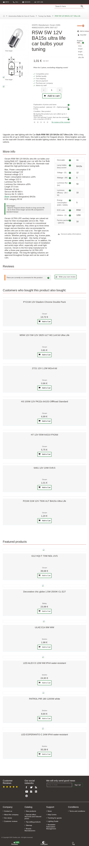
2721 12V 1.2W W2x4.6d (44, 368)
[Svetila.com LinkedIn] (36, 791)
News (50, 811)
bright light (80, 52)
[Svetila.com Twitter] (31, 787)
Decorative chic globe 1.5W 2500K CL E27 (44, 591)
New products (31, 811)
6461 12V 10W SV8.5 (44, 468)
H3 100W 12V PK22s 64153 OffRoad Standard (44, 401)
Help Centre (52, 814)
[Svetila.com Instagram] (31, 791)
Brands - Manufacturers (30, 830)
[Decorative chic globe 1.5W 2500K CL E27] (44, 586)
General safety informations (70, 234)
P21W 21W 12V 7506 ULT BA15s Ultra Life (44, 501)
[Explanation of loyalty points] (69, 119)
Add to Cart (46, 321)
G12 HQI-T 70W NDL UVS (44, 556)
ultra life (81, 57)
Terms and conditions (77, 811)
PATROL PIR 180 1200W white (44, 699)
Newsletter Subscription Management (51, 826)
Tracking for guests (55, 818)
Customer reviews (10, 821)
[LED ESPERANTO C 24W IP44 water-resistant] (44, 728)
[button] (39, 2)
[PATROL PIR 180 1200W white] (44, 693)
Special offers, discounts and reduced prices (33, 816)
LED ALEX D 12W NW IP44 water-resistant (44, 663)
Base (7, 196)
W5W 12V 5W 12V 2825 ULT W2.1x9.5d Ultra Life (44, 335)
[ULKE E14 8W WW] (44, 621)
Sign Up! (78, 785)
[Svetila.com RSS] (36, 787)
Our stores (8, 818)
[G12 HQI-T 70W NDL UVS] (44, 550)
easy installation (82, 46)
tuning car (80, 55)
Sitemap (29, 825)
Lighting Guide (53, 821)
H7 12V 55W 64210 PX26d (44, 434)
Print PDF (82, 35)
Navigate (27, 2)
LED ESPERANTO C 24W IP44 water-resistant (44, 734)
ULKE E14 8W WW (44, 627)
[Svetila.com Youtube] (27, 791)
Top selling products (33, 822)
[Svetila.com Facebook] (27, 787)
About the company (11, 814)
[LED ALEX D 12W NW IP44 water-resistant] (44, 657)
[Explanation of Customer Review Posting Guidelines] (48, 278)
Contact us (8, 811)
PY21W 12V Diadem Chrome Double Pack (44, 302)
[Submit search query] (82, 6)
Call (16, 2)
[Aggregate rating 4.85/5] (11, 787)
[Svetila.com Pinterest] (27, 796)
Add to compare (82, 31)
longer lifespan (81, 49)
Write (7, 2)
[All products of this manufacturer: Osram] (80, 26)
